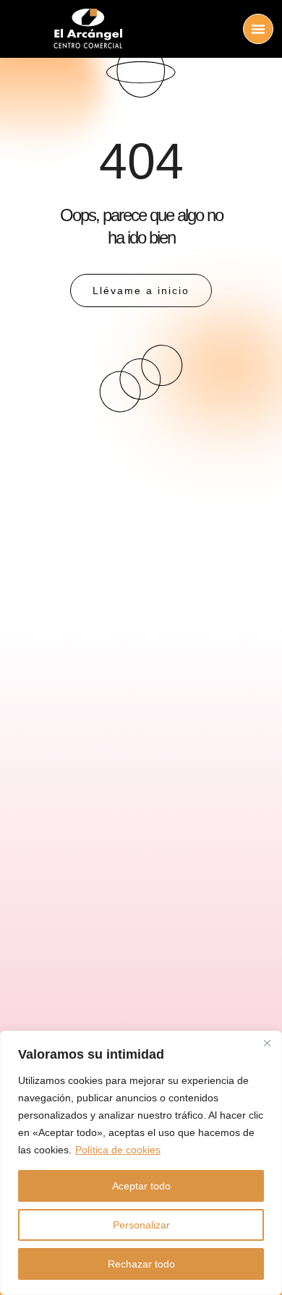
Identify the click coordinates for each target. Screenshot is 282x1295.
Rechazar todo (141, 1264)
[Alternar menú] (258, 29)
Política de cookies (118, 1150)
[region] (141, 1163)
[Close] (266, 1042)
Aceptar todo (141, 1186)
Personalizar (141, 1225)
